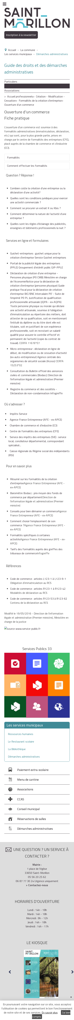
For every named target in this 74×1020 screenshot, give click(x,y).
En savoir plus (50, 1012)
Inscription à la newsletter (21, 35)
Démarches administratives (24, 756)
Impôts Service (18, 414)
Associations (11, 90)
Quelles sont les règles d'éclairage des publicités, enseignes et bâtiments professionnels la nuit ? (38, 226)
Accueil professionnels (20, 96)
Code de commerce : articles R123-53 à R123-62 (38, 599)
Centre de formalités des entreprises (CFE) (34, 431)
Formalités (13, 157)
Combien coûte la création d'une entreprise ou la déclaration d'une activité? (37, 190)
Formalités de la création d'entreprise (40, 100)
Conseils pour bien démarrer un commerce (34, 511)
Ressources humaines (20, 734)
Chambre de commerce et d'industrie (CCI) (33, 425)
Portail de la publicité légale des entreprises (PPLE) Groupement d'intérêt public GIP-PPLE (36, 265)
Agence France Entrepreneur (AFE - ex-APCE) (36, 420)
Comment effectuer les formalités (27, 166)
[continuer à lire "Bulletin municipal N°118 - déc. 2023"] (41, 974)
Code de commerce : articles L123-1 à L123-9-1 (38, 579)
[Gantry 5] (37, 17)
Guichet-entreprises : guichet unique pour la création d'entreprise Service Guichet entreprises (38, 255)
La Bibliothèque (17, 749)
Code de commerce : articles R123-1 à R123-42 (38, 589)
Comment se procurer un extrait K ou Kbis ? (35, 208)
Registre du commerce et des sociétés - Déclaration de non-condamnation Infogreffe (36, 391)
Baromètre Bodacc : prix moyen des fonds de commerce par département (36, 495)
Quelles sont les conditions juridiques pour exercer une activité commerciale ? (39, 200)
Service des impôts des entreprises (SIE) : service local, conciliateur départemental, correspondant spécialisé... (37, 441)
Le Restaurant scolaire (21, 741)
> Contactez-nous (37, 885)
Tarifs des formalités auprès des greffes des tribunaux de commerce (36, 551)
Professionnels (13, 86)
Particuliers (10, 82)
